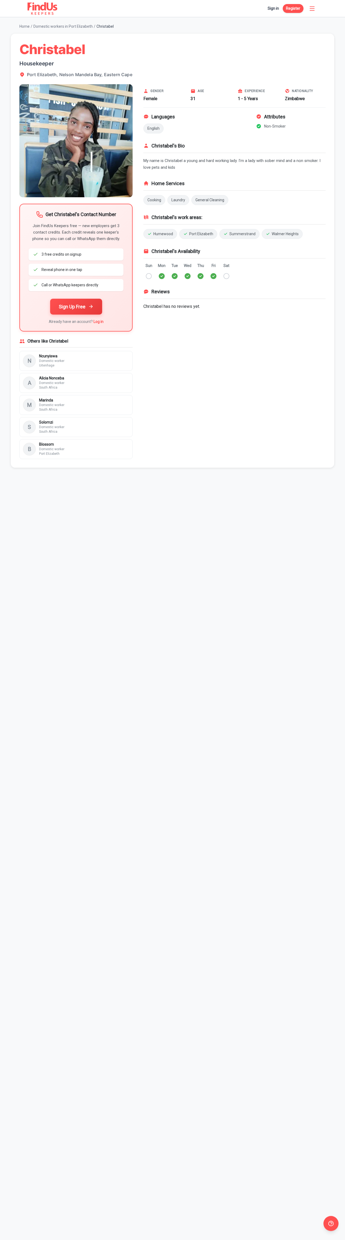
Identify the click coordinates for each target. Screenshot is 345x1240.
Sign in (273, 8)
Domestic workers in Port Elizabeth (63, 26)
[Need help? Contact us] (331, 1223)
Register (293, 8)
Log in (99, 321)
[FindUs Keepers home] (42, 8)
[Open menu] (312, 8)
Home (24, 26)
